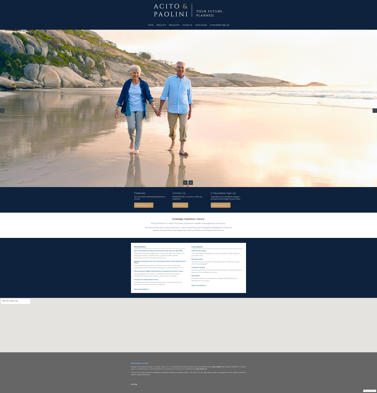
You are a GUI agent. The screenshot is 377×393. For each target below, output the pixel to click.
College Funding (198, 267)
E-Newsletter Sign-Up (219, 25)
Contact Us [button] (179, 205)
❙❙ (190, 183)
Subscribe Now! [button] (219, 205)
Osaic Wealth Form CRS (139, 363)
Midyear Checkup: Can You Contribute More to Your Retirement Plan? (159, 262)
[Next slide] (375, 110)
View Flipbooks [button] (142, 205)
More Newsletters (142, 289)
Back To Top (369, 391)
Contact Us (187, 25)
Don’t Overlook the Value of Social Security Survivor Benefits (158, 251)
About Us (160, 25)
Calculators (197, 247)
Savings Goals (197, 259)
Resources (173, 25)
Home (150, 25)
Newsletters (140, 247)
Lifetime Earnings (198, 251)
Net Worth (195, 276)
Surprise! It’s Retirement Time (146, 279)
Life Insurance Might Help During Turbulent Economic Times (158, 271)
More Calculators (198, 285)
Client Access (201, 25)
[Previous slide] (2, 110)
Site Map (134, 384)
